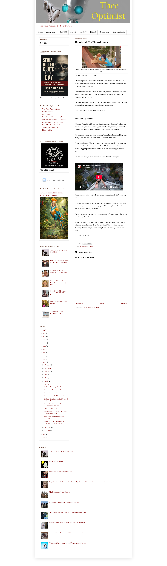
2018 (44, 353)
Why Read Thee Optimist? (51, 109)
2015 (44, 359)
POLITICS (63, 32)
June (46, 375)
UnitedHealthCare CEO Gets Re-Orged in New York (67, 523)
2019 (44, 349)
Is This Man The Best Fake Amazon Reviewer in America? (56, 405)
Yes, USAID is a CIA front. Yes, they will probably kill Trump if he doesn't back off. (77, 482)
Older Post (123, 304)
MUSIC (73, 32)
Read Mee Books (119, 32)
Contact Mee (104, 32)
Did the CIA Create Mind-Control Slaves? (56, 400)
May (46, 378)
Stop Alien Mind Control (51, 125)
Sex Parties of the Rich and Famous (54, 120)
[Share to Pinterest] (91, 244)
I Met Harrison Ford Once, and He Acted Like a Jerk (59, 261)
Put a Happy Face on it (57, 461)
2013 (44, 435)
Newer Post (79, 304)
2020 (44, 346)
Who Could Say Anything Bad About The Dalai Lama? (54, 423)
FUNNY (83, 32)
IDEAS (93, 32)
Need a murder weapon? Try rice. (53, 122)
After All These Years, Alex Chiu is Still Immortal (66, 533)
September (48, 368)
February (47, 427)
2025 (44, 333)
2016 (44, 356)
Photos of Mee (47, 130)
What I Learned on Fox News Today (54, 418)
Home (40, 32)
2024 (44, 337)
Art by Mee (46, 133)
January (47, 431)
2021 (44, 343)
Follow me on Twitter (44, 179)
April (46, 381)
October (47, 365)
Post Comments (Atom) (92, 307)
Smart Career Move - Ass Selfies (58, 302)
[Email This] (83, 244)
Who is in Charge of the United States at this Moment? (67, 543)
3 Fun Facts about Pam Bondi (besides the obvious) (51, 194)
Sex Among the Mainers (50, 128)
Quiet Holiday (47, 114)
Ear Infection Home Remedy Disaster (54, 117)
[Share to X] (87, 244)
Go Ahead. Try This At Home (54, 390)
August (47, 371)
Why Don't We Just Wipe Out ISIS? (58, 251)
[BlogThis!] (85, 244)
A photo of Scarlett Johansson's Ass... (56, 313)
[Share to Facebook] (89, 244)
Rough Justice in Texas (52, 393)
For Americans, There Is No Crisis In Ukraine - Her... (55, 413)
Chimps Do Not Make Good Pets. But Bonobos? (58, 272)
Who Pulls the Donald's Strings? (60, 472)
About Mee (50, 32)
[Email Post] (80, 244)
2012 (44, 438)
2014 (44, 362)
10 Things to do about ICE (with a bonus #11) (64, 502)
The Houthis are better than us (59, 492)
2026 (44, 330)
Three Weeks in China (51, 409)
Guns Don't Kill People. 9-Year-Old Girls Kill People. (58, 293)
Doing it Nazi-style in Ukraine (54, 387)
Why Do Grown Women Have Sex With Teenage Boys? (58, 283)
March (46, 384)
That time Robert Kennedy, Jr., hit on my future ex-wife (67, 513)
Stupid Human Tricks (86, 247)
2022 (44, 340)
